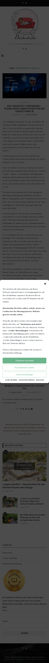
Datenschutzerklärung (27, 380)
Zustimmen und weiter (24, 361)
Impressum (40, 380)
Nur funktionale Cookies (24, 367)
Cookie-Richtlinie (11, 380)
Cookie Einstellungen (24, 374)
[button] (45, 283)
